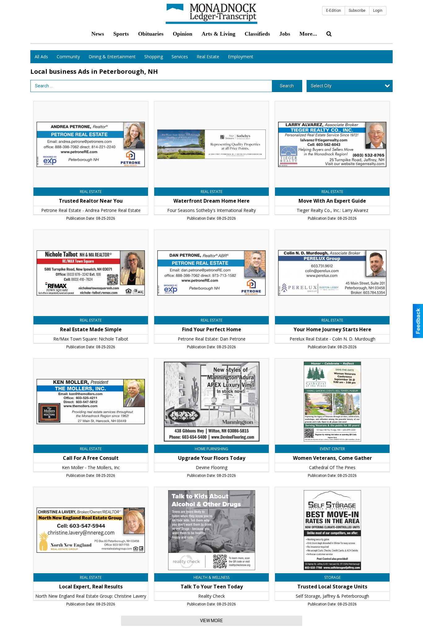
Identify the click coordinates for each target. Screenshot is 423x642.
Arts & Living (218, 34)
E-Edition (333, 10)
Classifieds (257, 34)
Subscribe (357, 10)
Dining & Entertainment (112, 56)
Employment (240, 56)
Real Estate (208, 56)
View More (211, 620)
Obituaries (151, 34)
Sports (121, 34)
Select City (321, 85)
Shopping (153, 56)
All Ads (41, 56)
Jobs (284, 34)
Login (377, 10)
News (97, 34)
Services (180, 56)
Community (68, 56)
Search (287, 85)
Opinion (182, 34)
